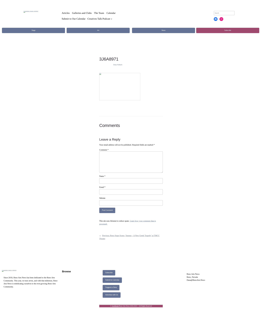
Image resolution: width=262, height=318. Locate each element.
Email (102, 187)
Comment (104, 150)
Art (98, 30)
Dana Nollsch (117, 65)
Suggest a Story (111, 287)
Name (102, 176)
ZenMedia (115, 306)
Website (102, 198)
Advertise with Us (111, 295)
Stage (33, 30)
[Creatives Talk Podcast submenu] (111, 18)
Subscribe (227, 30)
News (163, 30)
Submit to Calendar (112, 280)
